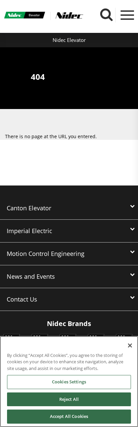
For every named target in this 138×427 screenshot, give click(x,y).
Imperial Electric (29, 231)
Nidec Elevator (69, 40)
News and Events (31, 276)
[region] (69, 381)
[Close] (130, 345)
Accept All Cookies (69, 416)
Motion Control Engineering (45, 254)
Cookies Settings (69, 382)
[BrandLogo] (25, 16)
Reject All (69, 399)
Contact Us (22, 299)
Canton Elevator (29, 208)
